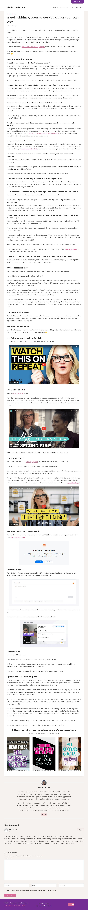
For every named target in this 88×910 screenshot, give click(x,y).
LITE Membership (76, 7)
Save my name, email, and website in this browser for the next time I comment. (31, 890)
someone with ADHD (29, 149)
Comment (8, 858)
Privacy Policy (44, 903)
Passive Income (11, 14)
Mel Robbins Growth (18, 537)
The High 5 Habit (32, 462)
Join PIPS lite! (77, 1)
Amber (12, 829)
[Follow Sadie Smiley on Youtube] (45, 814)
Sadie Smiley (12, 26)
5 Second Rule (18, 393)
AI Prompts (64, 7)
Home (55, 7)
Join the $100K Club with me (14, 905)
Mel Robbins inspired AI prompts (33, 47)
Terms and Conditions (44, 906)
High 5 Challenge (73, 483)
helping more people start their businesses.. (44, 133)
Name (7, 885)
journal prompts (71, 249)
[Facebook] (69, 904)
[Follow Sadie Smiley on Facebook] (42, 814)
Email (34, 885)
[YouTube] (72, 904)
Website (62, 885)
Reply (80, 829)
